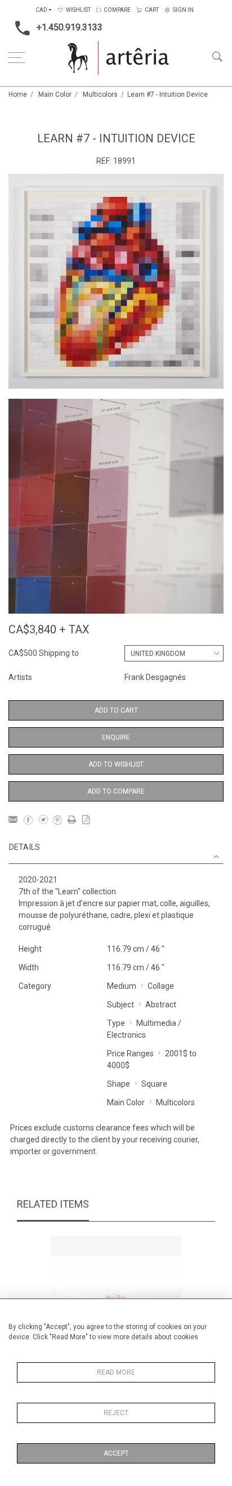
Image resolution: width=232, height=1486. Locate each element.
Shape (118, 1083)
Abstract (160, 1004)
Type (116, 1023)
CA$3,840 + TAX (49, 629)
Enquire (116, 737)
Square (154, 1083)
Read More (116, 1372)
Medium (121, 985)
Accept (116, 1453)
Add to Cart (116, 710)
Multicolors (100, 94)
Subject (120, 1004)
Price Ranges (130, 1053)
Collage (161, 985)
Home (17, 94)
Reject (116, 1413)
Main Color (55, 94)
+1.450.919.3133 (69, 27)
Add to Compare (116, 791)
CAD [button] (41, 10)
